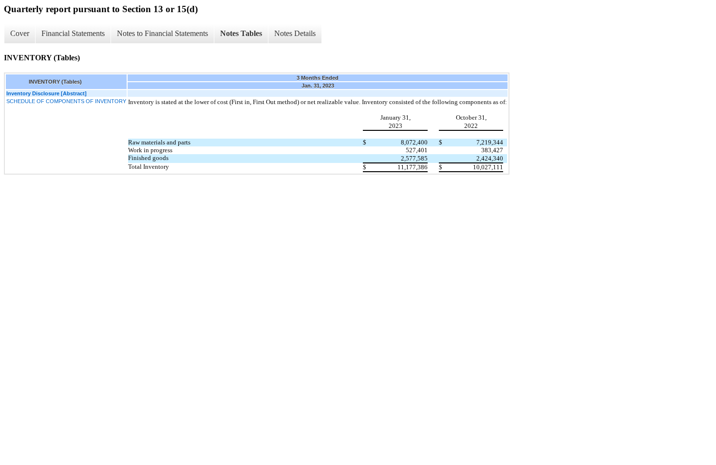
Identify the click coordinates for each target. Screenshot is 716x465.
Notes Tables (241, 33)
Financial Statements (73, 33)
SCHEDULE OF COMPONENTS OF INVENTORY (66, 101)
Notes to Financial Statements (162, 33)
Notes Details (295, 33)
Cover (19, 33)
